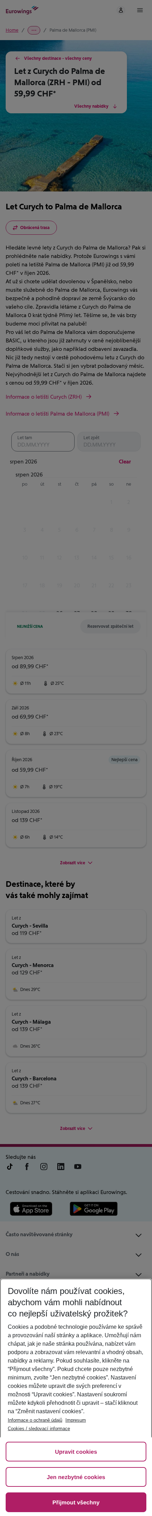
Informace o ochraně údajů (35, 1420)
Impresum (75, 1420)
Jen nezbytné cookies (76, 1477)
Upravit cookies (76, 1452)
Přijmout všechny (75, 1503)
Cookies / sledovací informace (39, 1428)
